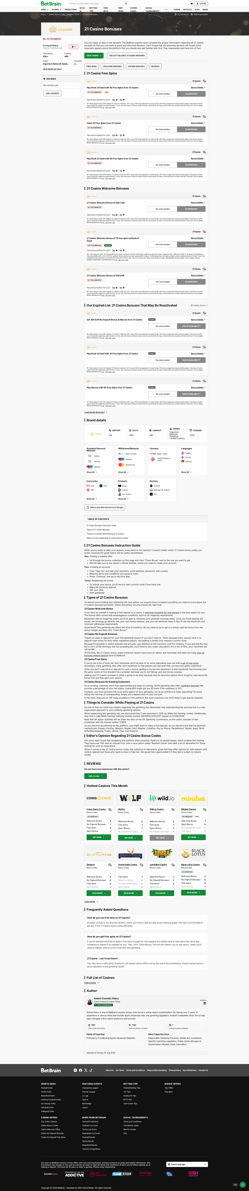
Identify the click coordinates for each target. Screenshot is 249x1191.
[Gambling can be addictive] (74, 1173)
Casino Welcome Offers (50, 1129)
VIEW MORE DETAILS (52, 69)
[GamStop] (122, 1173)
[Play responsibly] (98, 1173)
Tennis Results (88, 1141)
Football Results (88, 1137)
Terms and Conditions (132, 1121)
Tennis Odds (46, 1092)
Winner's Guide (129, 1129)
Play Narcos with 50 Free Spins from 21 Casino (109, 387)
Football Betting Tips (131, 1088)
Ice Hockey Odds (48, 1103)
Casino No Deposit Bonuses (52, 1133)
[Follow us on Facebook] (80, 1070)
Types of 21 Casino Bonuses (98, 529)
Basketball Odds (48, 1096)
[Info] (243, 1185)
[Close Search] (126, 3)
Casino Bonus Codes (49, 1125)
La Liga (85, 1096)
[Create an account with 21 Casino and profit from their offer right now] (108, 107)
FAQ (125, 1133)
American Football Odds (51, 1099)
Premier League (88, 1092)
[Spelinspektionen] (169, 1173)
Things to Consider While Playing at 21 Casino (105, 534)
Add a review (52, 93)
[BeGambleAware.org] (51, 1173)
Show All (90, 472)
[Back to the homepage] (51, 3)
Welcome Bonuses (112, 66)
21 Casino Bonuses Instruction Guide (101, 525)
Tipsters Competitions (91, 1149)
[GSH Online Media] (193, 1173)
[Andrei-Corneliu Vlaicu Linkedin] (205, 1003)
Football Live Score (90, 1125)
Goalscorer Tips (129, 1096)
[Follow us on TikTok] (91, 1070)
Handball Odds (47, 1107)
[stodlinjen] (146, 1173)
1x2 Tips (126, 1092)
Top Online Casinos (49, 1121)
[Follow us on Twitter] (85, 1070)
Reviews (155, 66)
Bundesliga (86, 1103)
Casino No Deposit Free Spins (53, 1137)
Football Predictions (90, 1121)
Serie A (85, 1099)
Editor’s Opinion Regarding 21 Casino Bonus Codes (107, 538)
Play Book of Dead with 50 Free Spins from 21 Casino (112, 87)
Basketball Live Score (91, 1133)
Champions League (90, 1088)
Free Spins (92, 66)
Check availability (191, 326)
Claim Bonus (191, 94)
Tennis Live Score (89, 1129)
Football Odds (46, 1088)
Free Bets (168, 1092)
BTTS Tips (127, 1099)
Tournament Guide (131, 1125)
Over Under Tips (130, 1103)
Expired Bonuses (136, 66)
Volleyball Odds (47, 1111)
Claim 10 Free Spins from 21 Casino (104, 123)
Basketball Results (89, 1145)
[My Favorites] (191, 3)
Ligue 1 (85, 1107)
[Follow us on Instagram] (75, 1070)
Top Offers (169, 1088)
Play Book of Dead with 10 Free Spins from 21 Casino (112, 353)
